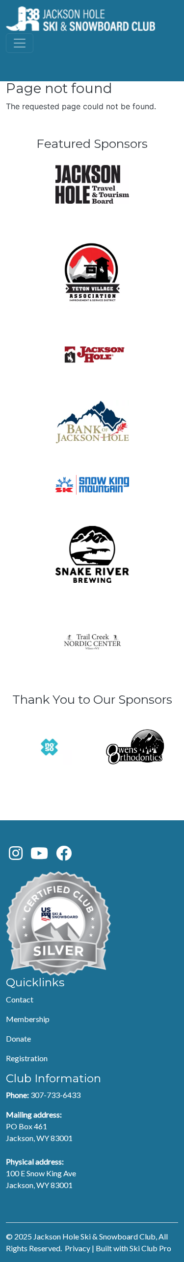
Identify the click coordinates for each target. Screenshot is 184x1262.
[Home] (80, 18)
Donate (18, 1038)
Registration (27, 1058)
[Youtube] (39, 855)
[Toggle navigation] (19, 43)
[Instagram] (16, 855)
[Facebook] (64, 855)
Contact (19, 999)
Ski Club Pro (150, 1248)
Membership (28, 1019)
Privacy (77, 1248)
